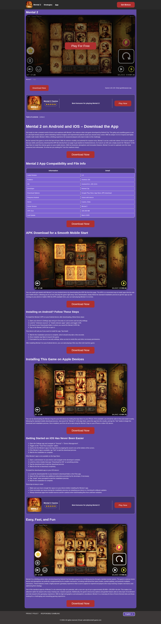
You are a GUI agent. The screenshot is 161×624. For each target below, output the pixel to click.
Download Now (39, 88)
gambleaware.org (125, 88)
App (56, 5)
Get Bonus (126, 5)
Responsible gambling (50, 613)
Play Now (123, 103)
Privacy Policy (32, 613)
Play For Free (80, 46)
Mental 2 (37, 5)
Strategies (48, 5)
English (129, 614)
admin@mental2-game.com (92, 620)
